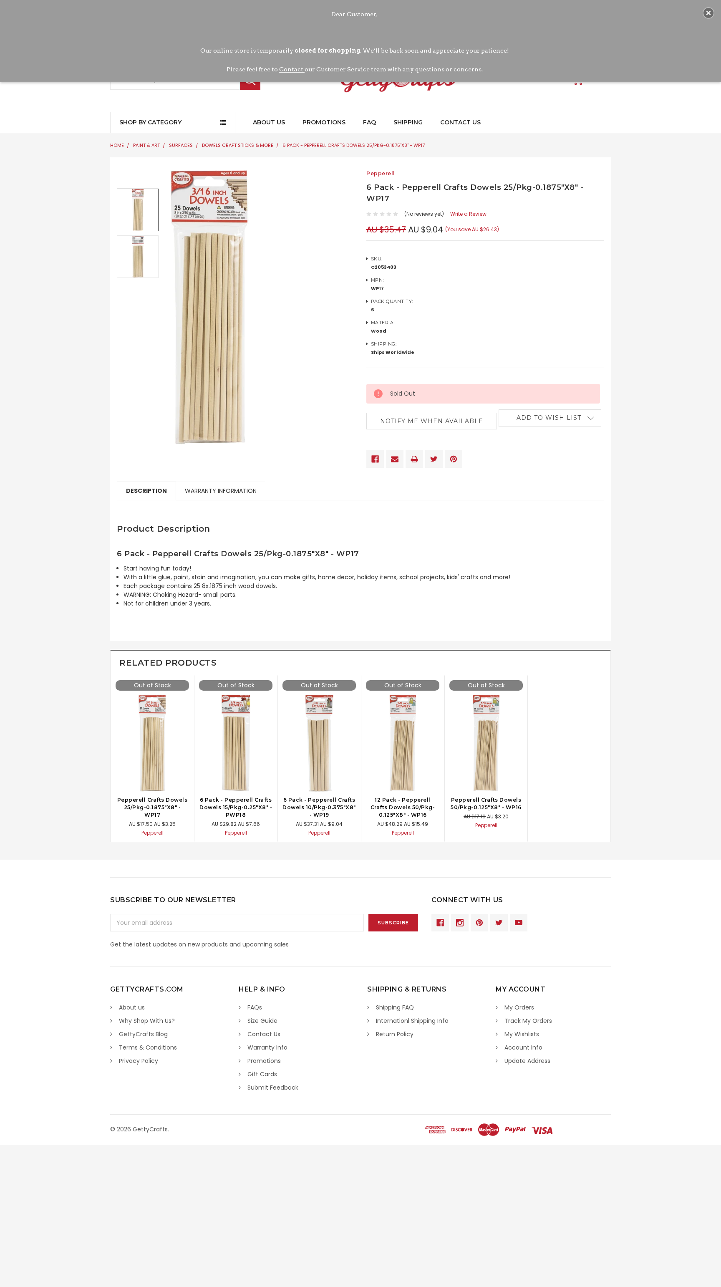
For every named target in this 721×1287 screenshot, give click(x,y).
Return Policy (394, 1034)
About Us (269, 122)
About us (132, 1007)
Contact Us (460, 122)
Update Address (527, 1061)
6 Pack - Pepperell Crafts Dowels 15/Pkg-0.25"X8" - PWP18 (235, 807)
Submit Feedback (272, 1087)
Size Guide (262, 1021)
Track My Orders (528, 1021)
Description (146, 491)
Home (117, 145)
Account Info (523, 1047)
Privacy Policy (138, 1061)
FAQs (254, 1007)
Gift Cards (262, 1074)
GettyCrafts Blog (143, 1034)
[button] (708, 13)
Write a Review (468, 213)
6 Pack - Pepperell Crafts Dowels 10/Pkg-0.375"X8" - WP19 (319, 807)
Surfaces (181, 145)
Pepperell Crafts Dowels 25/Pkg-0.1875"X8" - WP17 (152, 807)
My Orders (519, 1007)
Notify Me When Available (431, 421)
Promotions (324, 122)
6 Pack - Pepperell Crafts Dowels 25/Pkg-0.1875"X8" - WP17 (353, 145)
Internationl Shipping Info (412, 1021)
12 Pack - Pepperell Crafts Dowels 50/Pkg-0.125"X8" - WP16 (403, 807)
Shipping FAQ (395, 1007)
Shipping (408, 122)
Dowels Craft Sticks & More (237, 145)
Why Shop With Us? (147, 1021)
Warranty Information (221, 491)
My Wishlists (521, 1034)
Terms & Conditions (148, 1047)
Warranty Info (267, 1047)
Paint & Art (146, 145)
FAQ (369, 122)
